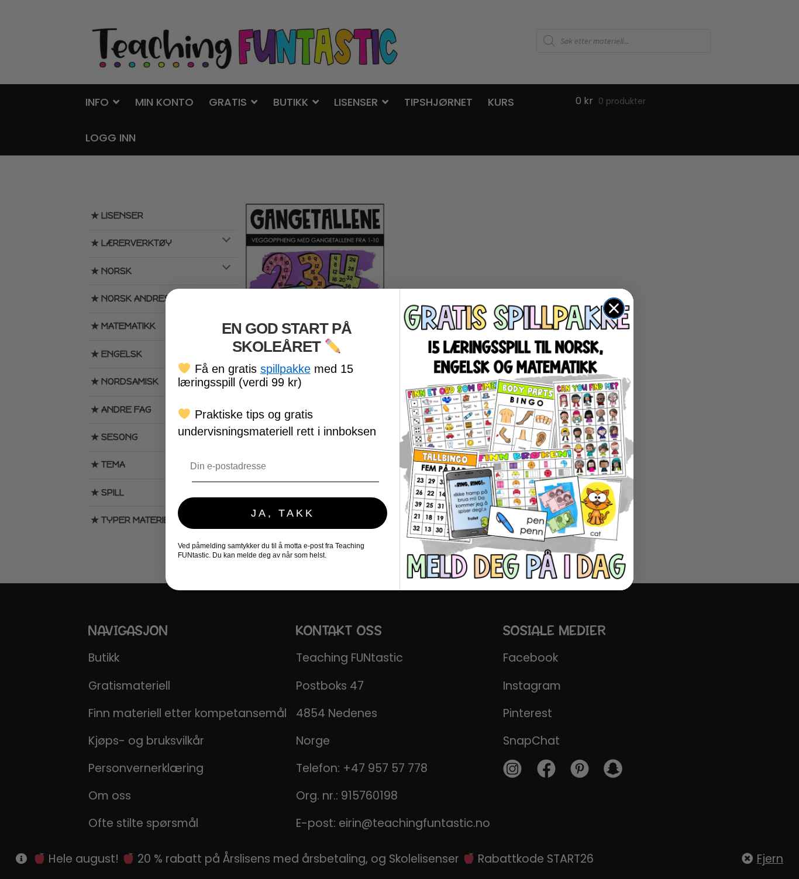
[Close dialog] (614, 308)
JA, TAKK (283, 513)
